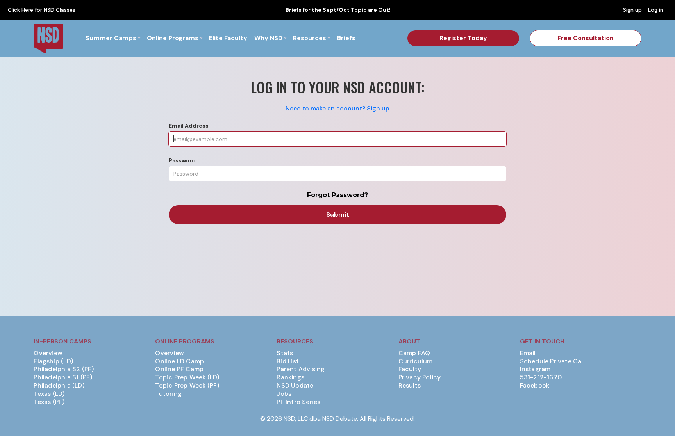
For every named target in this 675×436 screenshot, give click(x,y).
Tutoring (168, 394)
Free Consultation (585, 38)
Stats (285, 353)
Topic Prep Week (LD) (187, 377)
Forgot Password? (337, 195)
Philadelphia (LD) (59, 386)
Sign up (632, 9)
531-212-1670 (541, 377)
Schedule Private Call (552, 361)
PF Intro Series (298, 402)
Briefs (346, 38)
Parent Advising (301, 369)
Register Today (463, 38)
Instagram (535, 369)
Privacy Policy (419, 377)
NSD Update (295, 386)
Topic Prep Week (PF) (187, 386)
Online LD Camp (179, 361)
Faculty (409, 369)
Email (528, 353)
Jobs (284, 394)
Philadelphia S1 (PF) (63, 377)
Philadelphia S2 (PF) (64, 369)
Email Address (189, 125)
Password (182, 160)
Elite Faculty (228, 38)
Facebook (535, 386)
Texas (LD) (49, 394)
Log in (655, 9)
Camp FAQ (414, 353)
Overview (48, 353)
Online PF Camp (179, 369)
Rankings (290, 377)
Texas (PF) (49, 402)
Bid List (288, 361)
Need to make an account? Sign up (337, 108)
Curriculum (415, 361)
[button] (113, 38)
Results (409, 386)
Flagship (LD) (53, 361)
